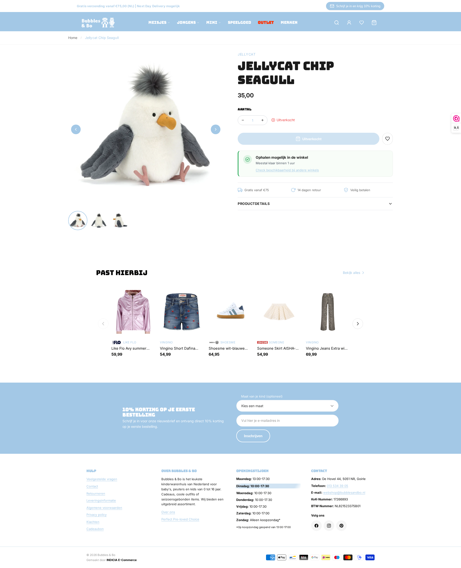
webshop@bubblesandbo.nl (344, 492)
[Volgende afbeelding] (215, 129)
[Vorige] (103, 323)
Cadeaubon (95, 529)
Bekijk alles (351, 273)
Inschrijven (253, 436)
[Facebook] (316, 525)
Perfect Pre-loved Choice (180, 519)
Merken (289, 22)
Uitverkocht (311, 139)
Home (73, 38)
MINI (211, 22)
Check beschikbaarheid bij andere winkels (287, 170)
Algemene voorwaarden (104, 508)
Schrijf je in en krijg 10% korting (358, 6)
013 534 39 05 (337, 486)
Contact (92, 486)
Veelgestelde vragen (101, 479)
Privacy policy (96, 515)
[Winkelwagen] (374, 22)
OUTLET (266, 22)
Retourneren (95, 493)
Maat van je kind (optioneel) (262, 396)
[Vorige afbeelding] (76, 129)
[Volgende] (357, 323)
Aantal (244, 109)
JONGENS (186, 22)
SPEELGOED (239, 22)
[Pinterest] (341, 525)
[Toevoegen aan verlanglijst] (387, 139)
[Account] (349, 22)
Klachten (92, 522)
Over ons (168, 512)
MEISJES (157, 22)
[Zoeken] (336, 22)
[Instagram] (329, 525)
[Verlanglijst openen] (361, 22)
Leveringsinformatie (101, 500)
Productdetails (254, 204)
